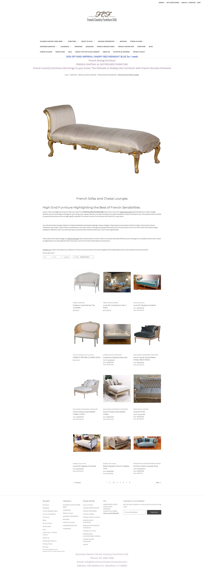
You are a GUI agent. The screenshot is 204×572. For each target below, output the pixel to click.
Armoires (78, 46)
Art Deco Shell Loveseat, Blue (145, 466)
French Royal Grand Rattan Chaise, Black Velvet (144, 358)
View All (85, 544)
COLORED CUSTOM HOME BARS (51, 41)
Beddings (90, 46)
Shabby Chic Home (89, 531)
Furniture (141, 46)
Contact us (46, 250)
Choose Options (87, 286)
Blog (151, 46)
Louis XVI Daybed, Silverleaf (84, 466)
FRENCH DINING (88, 514)
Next (158, 483)
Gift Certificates (172, 2)
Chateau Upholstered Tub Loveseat (84, 306)
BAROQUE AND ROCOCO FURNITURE (91, 527)
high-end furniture (126, 212)
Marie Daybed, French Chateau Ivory (116, 467)
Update (66, 257)
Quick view (85, 278)
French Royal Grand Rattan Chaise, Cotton (84, 413)
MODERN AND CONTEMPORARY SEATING (91, 535)
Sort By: (76, 257)
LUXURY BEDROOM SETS (91, 508)
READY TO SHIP (87, 41)
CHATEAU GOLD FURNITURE (88, 521)
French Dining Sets (126, 46)
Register (192, 2)
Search (161, 2)
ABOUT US (106, 52)
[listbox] (87, 257)
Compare (86, 282)
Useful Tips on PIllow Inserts (87, 52)
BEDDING (123, 41)
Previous (78, 483)
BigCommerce (54, 549)
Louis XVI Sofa (139, 412)
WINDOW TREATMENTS (106, 41)
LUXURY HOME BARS (90, 511)
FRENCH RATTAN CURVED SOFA (86, 357)
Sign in (184, 2)
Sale (70, 52)
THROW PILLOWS (136, 41)
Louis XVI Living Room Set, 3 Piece (114, 306)
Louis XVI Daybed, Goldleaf (144, 305)
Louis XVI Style (88, 505)
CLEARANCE (65, 46)
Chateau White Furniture (91, 517)
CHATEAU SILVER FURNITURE (88, 540)
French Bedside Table (106, 46)
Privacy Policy (139, 52)
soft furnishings (73, 239)
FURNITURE (72, 41)
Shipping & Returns (121, 52)
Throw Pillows (46, 52)
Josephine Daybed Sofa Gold (115, 357)
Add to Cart (147, 286)
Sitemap (45, 547)
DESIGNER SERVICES (47, 46)
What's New (60, 52)
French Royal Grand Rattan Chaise (114, 413)
